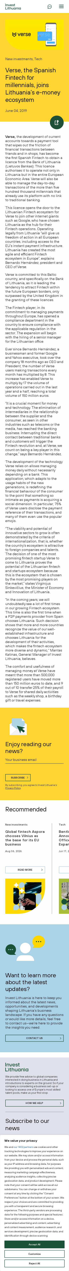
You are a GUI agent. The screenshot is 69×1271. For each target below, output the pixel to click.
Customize (34, 1254)
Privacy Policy (13, 788)
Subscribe (18, 777)
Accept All (34, 1244)
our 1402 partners (23, 1147)
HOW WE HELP (34, 1103)
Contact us (34, 1038)
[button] (61, 6)
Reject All (34, 1263)
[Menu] (49, 6)
